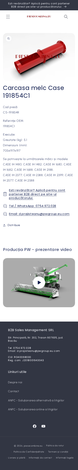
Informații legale (65, 457)
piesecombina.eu (33, 446)
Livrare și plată (16, 457)
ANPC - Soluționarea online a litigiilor (33, 409)
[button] (8, 16)
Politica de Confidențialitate (29, 451)
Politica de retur (55, 445)
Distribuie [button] (14, 225)
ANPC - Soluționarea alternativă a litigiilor (36, 400)
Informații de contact (40, 457)
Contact (13, 391)
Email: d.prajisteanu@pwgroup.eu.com (39, 214)
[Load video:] (39, 282)
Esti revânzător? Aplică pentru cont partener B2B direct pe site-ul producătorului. (37, 194)
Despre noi (15, 382)
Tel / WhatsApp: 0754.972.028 (32, 206)
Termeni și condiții (58, 451)
